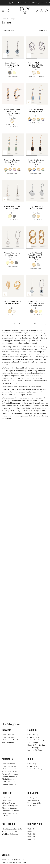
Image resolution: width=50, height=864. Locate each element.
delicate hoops (36, 352)
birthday (32, 403)
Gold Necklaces (8, 764)
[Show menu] (3, 11)
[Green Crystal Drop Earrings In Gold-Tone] (13, 144)
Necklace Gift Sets (9, 784)
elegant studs (20, 352)
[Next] (42, 324)
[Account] (41, 11)
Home (4, 19)
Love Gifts (31, 806)
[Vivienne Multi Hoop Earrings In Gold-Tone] (13, 286)
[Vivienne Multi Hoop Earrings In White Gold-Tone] (37, 47)
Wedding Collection (10, 834)
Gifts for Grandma (9, 808)
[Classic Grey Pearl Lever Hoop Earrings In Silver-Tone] (37, 286)
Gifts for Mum (7, 800)
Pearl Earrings (33, 748)
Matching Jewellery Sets (12, 829)
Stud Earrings (32, 742)
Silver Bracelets (8, 737)
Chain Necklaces (9, 779)
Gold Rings (31, 764)
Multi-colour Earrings (36, 740)
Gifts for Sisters (8, 803)
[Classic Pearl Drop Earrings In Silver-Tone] (13, 191)
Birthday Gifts (32, 798)
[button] (8, 11)
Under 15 (30, 831)
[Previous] (7, 324)
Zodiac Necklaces (9, 771)
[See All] (45, 119)
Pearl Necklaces (8, 782)
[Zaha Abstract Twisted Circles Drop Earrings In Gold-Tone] (37, 237)
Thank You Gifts (34, 803)
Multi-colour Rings (35, 769)
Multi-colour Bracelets (11, 740)
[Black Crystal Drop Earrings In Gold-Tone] (37, 144)
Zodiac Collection (9, 831)
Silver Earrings (33, 737)
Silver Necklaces (9, 766)
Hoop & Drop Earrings (36, 745)
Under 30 (31, 837)
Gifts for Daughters (10, 806)
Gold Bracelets (8, 735)
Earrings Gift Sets (34, 750)
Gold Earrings (32, 735)
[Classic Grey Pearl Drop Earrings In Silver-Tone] (13, 47)
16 (35, 324)
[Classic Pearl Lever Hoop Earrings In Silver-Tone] (13, 237)
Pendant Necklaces (10, 774)
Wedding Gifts (33, 800)
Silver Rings (32, 766)
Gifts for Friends (8, 798)
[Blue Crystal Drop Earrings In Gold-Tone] (37, 94)
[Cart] (46, 11)
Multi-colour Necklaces (11, 769)
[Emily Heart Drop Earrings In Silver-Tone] (37, 191)
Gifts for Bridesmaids (10, 811)
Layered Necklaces (9, 777)
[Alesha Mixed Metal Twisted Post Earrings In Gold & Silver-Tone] (13, 94)
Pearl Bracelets (8, 742)
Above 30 (31, 839)
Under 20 (31, 834)
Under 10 (30, 829)
